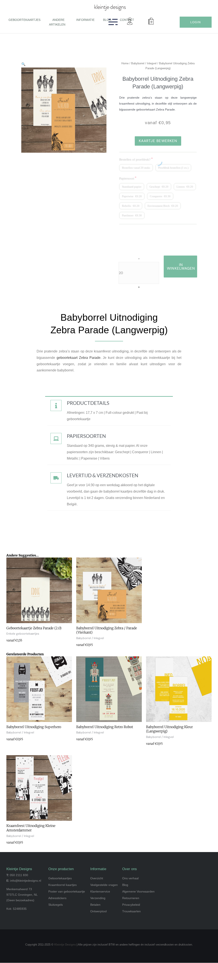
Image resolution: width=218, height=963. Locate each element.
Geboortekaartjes (24, 20)
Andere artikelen (57, 22)
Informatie (85, 20)
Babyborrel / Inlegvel (143, 63)
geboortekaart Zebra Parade (78, 357)
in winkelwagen (181, 266)
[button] (67, 24)
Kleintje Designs (65, 944)
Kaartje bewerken (158, 140)
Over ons (129, 869)
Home (125, 63)
